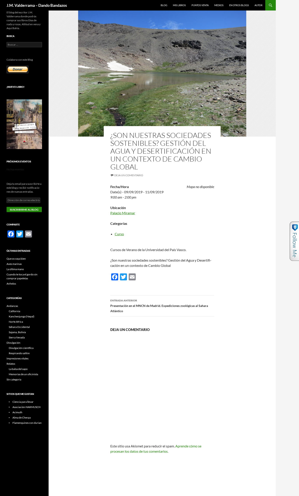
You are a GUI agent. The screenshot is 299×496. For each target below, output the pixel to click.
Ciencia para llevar (22, 401)
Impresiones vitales (17, 358)
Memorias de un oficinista (23, 374)
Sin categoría (14, 379)
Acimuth (17, 412)
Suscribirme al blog (24, 209)
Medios (218, 5)
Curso (119, 234)
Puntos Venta (200, 5)
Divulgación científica (21, 348)
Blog (164, 5)
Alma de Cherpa (21, 417)
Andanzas (12, 306)
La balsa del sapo (18, 369)
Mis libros (179, 5)
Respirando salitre (19, 353)
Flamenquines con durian (27, 422)
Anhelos (11, 283)
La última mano (15, 269)
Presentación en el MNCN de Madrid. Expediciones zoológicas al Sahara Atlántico (159, 306)
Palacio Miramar (122, 213)
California (14, 311)
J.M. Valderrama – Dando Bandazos (37, 5)
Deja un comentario (128, 175)
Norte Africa (16, 321)
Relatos (11, 363)
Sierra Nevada (17, 337)
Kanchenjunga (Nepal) (21, 316)
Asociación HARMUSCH (26, 407)
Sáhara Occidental (19, 327)
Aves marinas (14, 264)
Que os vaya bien (16, 258)
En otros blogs (239, 5)
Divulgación (13, 342)
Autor (258, 5)
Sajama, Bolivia (17, 332)
